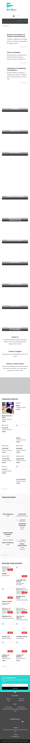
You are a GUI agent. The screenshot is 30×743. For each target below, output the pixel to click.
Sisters (18, 438)
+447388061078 (15, 736)
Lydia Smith (22, 514)
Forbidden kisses (22, 636)
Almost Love (6, 636)
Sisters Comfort (7, 601)
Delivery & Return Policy (21, 709)
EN (18, 15)
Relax (18, 405)
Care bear (5, 448)
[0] (15, 15)
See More (4, 489)
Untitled (4, 573)
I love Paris (5, 459)
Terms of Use (8, 707)
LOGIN (19, 20)
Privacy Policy (21, 707)
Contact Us (21, 698)
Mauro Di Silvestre (8, 542)
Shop (8, 700)
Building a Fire (6, 616)
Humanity (19, 448)
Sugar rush (20, 459)
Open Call (21, 700)
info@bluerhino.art (15, 719)
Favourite (5, 428)
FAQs (15, 711)
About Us (8, 698)
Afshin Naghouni (7, 514)
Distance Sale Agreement (8, 709)
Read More (23, 47)
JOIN (25, 20)
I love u (4, 469)
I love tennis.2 (21, 479)
